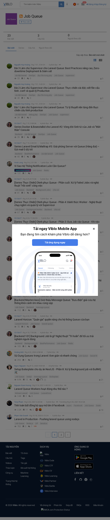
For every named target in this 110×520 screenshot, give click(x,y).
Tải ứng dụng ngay (55, 242)
